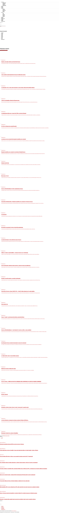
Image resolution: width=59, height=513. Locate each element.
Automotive (4, 3)
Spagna (4, 11)
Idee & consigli (3, 21)
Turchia (3, 16)
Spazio (2, 17)
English (2, 20)
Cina (3, 13)
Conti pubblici (4, 2)
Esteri (2, 12)
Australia (4, 14)
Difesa (2, 36)
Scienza (2, 19)
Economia (2, 32)
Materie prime (4, 5)
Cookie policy (2, 508)
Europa (2, 8)
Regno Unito (4, 10)
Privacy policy (2, 507)
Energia (2, 6)
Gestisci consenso (3, 509)
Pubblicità (2, 506)
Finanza (2, 33)
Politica (2, 7)
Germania (4, 9)
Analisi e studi (3, 18)
